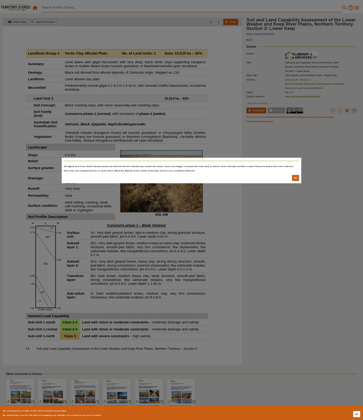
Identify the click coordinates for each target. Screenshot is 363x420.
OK (295, 178)
